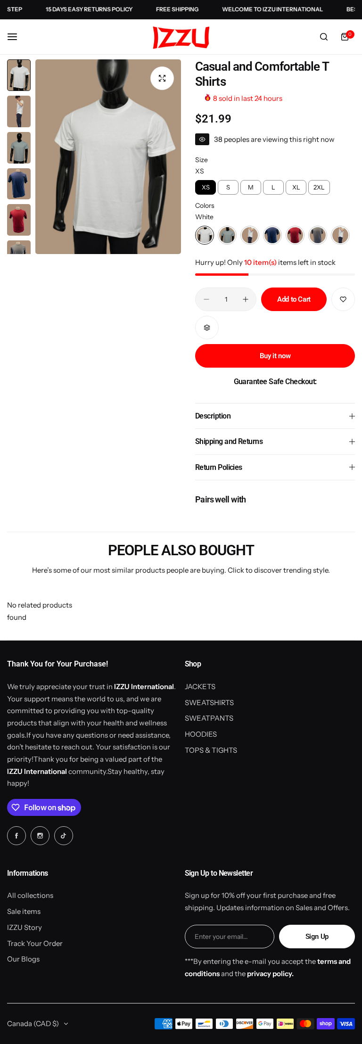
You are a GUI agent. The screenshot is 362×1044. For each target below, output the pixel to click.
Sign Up (317, 936)
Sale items (24, 911)
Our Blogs (23, 958)
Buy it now (275, 356)
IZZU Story (24, 927)
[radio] (205, 187)
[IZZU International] (181, 37)
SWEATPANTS (209, 718)
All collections (30, 895)
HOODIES (201, 734)
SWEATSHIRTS (209, 702)
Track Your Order (35, 943)
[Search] (323, 36)
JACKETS (200, 686)
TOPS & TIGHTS (211, 750)
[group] (108, 156)
